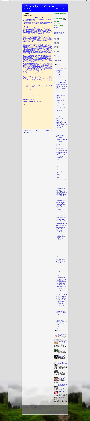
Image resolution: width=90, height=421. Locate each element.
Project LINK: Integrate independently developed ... (60, 301)
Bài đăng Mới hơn (27, 130)
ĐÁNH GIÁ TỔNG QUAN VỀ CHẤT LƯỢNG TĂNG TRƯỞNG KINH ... (61, 269)
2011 (56, 56)
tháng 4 (57, 330)
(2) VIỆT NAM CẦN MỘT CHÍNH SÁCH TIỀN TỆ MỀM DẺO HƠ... (61, 273)
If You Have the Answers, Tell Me (61, 247)
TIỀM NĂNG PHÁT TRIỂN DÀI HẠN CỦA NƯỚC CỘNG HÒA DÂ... (61, 294)
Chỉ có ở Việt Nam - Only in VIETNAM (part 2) (60, 116)
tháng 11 (57, 59)
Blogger (49, 412)
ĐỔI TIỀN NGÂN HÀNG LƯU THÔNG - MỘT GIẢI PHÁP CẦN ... (61, 180)
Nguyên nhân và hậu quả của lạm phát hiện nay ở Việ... (61, 260)
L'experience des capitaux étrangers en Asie (60, 137)
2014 (56, 52)
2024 (56, 39)
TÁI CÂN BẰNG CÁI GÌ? (59, 231)
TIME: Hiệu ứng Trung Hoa (60, 248)
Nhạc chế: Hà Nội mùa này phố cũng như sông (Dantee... (60, 211)
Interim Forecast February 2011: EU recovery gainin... (61, 243)
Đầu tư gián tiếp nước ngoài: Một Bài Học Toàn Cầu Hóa (61, 123)
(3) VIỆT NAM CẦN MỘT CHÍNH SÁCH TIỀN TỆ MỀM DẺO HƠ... (61, 271)
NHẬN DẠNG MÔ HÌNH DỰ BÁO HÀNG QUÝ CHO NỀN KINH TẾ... (61, 286)
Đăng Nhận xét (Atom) (29, 132)
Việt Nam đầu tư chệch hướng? (60, 311)
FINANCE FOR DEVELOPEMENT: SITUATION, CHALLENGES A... (61, 68)
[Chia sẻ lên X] (39, 101)
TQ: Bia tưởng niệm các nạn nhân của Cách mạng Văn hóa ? (62, 371)
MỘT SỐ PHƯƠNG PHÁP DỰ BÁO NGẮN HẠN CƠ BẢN (61, 303)
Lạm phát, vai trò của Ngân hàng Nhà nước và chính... (61, 280)
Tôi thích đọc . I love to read (40, 6)
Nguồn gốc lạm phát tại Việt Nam (61, 312)
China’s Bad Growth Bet (59, 320)
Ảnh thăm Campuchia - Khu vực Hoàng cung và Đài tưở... (61, 100)
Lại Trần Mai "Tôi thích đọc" (58, 28)
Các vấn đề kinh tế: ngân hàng (60, 258)
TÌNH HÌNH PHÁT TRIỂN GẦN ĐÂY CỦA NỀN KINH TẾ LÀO (61, 292)
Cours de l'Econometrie (59, 196)
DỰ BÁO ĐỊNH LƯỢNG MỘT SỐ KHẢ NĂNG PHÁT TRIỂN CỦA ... (61, 297)
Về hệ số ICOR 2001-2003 (60, 135)
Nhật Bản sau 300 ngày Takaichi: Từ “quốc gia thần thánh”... (62, 350)
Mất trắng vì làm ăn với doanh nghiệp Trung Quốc (60, 228)
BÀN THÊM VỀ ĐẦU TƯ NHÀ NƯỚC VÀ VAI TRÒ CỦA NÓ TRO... (60, 105)
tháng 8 (57, 63)
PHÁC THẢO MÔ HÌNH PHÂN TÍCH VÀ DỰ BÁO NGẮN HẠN (61, 193)
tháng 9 (57, 61)
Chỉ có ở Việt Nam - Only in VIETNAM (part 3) (60, 114)
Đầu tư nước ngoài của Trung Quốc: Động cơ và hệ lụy (61, 230)
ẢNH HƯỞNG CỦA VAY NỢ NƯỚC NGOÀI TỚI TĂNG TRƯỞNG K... (61, 186)
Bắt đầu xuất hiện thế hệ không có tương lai (62, 356)
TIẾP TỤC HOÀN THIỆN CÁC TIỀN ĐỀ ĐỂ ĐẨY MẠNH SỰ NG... (61, 174)
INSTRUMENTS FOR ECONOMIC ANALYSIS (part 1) (61, 184)
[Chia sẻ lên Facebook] (40, 101)
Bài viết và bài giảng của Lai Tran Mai (59, 31)
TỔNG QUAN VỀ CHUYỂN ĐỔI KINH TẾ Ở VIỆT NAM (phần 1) (61, 191)
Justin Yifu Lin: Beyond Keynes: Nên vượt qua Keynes (61, 322)
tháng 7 (57, 64)
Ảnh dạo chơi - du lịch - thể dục (59, 33)
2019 (56, 46)
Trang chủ (38, 130)
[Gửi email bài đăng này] (37, 101)
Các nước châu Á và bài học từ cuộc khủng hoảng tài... (60, 76)
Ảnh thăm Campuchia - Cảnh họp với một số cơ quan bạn (61, 102)
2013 (56, 54)
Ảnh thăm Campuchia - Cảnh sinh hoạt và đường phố (61, 121)
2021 (56, 43)
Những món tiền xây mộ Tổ (60, 94)
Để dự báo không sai (59, 70)
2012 (56, 55)
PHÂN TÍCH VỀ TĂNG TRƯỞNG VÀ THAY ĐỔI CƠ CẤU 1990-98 (61, 290)
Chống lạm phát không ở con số (61, 235)
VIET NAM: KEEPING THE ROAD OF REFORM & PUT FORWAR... (61, 82)
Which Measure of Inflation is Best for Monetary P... (61, 316)
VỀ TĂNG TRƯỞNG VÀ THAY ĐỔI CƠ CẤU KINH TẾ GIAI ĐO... (61, 195)
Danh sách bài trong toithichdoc (59, 32)
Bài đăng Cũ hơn (48, 130)
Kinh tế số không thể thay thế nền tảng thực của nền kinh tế (62, 398)
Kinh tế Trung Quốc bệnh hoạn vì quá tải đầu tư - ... (61, 239)
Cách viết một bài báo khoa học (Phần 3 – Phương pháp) (60, 203)
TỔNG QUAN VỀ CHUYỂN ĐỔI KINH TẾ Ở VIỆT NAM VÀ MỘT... (61, 275)
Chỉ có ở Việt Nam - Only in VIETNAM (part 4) (60, 112)
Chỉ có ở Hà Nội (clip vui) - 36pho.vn (61, 220)
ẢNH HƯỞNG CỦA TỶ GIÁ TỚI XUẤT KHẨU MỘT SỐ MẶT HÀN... (60, 166)
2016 (56, 50)
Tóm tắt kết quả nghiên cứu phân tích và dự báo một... (61, 213)
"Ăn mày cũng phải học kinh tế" (60, 219)
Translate (61, 16)
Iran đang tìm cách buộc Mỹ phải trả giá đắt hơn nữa (62, 385)
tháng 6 (57, 65)
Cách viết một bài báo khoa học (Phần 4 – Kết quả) (60, 200)
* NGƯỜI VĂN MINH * (61, 391)
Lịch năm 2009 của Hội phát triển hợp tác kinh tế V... (61, 148)
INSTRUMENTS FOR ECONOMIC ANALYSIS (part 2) (61, 182)
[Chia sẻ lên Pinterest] (41, 101)
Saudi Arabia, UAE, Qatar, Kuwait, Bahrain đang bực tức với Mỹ (62, 342)
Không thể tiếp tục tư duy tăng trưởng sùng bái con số (60, 305)
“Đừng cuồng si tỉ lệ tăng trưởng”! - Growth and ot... (61, 262)
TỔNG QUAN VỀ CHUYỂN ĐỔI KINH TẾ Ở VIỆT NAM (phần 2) (61, 189)
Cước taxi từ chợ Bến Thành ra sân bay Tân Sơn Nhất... (61, 223)
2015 (56, 51)
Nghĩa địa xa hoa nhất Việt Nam (61, 88)
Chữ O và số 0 (58, 144)
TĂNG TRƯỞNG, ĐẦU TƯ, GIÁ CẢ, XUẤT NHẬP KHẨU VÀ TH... (61, 284)
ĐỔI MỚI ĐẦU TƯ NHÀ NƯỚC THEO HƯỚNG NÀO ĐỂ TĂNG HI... (61, 108)
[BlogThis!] (38, 101)
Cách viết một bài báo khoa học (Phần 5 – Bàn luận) (60, 198)
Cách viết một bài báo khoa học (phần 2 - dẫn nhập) (60, 205)
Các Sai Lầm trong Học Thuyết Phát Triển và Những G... (61, 74)
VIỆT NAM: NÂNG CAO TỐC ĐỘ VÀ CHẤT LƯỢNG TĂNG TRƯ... (61, 78)
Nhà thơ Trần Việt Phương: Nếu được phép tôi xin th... (60, 141)
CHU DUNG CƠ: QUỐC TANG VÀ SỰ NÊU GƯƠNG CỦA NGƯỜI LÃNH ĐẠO (62, 363)
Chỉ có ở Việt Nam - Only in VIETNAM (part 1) (60, 119)
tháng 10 (57, 60)
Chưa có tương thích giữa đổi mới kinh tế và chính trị (61, 237)
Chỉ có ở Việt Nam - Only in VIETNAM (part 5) (60, 110)
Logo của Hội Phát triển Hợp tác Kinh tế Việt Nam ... (61, 157)
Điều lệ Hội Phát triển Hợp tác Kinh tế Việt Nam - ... (61, 159)
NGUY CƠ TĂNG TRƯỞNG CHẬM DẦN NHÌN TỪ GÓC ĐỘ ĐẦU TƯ (61, 139)
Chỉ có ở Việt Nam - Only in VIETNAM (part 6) (60, 90)
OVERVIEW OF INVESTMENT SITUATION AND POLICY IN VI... (61, 131)
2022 (56, 42)
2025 (56, 38)
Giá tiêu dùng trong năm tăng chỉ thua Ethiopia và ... (61, 282)
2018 (56, 47)
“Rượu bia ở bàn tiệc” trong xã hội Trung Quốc (62, 378)
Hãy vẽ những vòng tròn (59, 145)
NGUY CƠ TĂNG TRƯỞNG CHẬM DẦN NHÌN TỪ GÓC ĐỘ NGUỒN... (61, 177)
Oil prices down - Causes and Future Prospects (60, 161)
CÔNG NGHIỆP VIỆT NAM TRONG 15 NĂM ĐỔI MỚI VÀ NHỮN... (61, 288)
